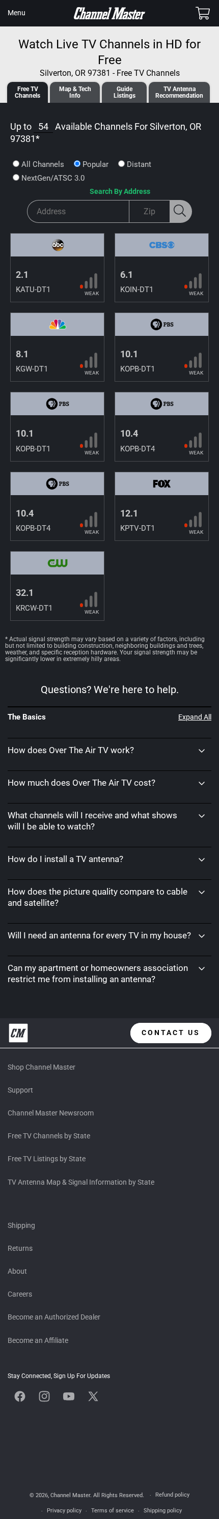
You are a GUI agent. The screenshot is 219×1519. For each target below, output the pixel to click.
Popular (95, 164)
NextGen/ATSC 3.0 (53, 178)
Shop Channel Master (41, 1067)
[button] (16, 13)
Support (20, 1090)
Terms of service (112, 1510)
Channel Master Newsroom (51, 1113)
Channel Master (70, 1495)
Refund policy (172, 1495)
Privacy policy (64, 1510)
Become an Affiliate (38, 1340)
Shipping (21, 1225)
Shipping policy (163, 1510)
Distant (139, 164)
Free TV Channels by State (49, 1136)
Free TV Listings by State (47, 1159)
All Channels (42, 164)
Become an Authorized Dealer (54, 1317)
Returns (20, 1248)
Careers (20, 1294)
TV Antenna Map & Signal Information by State (81, 1182)
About (17, 1271)
